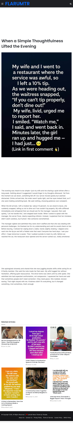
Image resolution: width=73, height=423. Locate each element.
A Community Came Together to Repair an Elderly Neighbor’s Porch (36, 392)
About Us (21, 417)
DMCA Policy (67, 417)
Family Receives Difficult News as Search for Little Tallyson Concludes (60, 354)
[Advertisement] (36, 22)
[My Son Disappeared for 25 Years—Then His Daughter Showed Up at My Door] (12, 333)
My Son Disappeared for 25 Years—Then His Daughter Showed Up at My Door (10, 342)
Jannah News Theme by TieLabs (37, 414)
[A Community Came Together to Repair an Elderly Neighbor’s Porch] (36, 378)
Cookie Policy (58, 417)
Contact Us (29, 417)
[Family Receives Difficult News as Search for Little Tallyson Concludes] (61, 339)
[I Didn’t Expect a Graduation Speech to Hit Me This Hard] (36, 343)
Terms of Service (48, 417)
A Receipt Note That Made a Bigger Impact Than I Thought (60, 397)
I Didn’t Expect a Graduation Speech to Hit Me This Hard (36, 361)
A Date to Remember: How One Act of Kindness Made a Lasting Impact (12, 403)
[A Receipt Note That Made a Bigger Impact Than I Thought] (61, 381)
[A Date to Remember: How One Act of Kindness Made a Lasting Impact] (12, 383)
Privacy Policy (38, 417)
